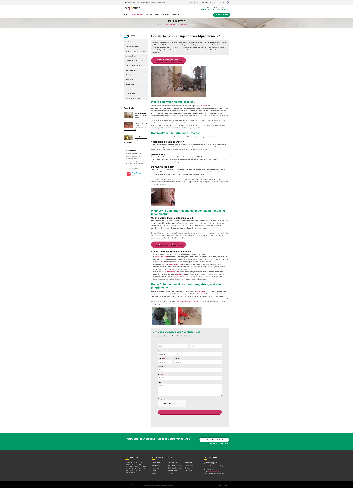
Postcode (161, 359)
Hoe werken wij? (206, 2)
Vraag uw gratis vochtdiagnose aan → (168, 60)
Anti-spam (161, 399)
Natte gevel (188, 468)
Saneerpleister (130, 93)
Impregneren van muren (133, 89)
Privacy (152, 485)
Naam (192, 343)
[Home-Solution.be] (132, 8)
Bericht (160, 382)
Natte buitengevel (132, 46)
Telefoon (161, 366)
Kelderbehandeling (157, 465)
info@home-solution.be (220, 9)
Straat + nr (161, 351)
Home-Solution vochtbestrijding (166, 24)
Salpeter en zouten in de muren (136, 51)
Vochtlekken (130, 79)
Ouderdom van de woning (134, 61)
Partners (216, 2)
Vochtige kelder (152, 15)
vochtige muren (201, 106)
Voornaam (161, 343)
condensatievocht (175, 264)
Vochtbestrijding (137, 15)
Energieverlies (189, 465)
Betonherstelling (156, 468)
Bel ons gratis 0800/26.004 (219, 444)
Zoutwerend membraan (133, 98)
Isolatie (154, 473)
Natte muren (188, 462)
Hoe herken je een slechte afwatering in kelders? (141, 116)
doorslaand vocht (161, 257)
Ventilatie (165, 15)
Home (125, 15)
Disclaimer (147, 485)
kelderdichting (179, 274)
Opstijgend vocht (131, 70)
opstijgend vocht (203, 291)
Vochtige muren (131, 42)
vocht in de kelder (171, 272)
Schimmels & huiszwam (175, 468)
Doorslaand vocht (131, 75)
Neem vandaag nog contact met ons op (190, 301)
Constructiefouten (132, 56)
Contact (176, 15)
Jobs (222, 2)
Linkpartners (164, 485)
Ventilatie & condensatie (175, 465)
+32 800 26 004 (205, 9)
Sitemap (157, 485)
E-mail (160, 374)
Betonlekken (188, 470)
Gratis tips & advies (194, 2)
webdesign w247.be (222, 485)
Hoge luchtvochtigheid (133, 65)
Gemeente (177, 359)
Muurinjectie (130, 84)
